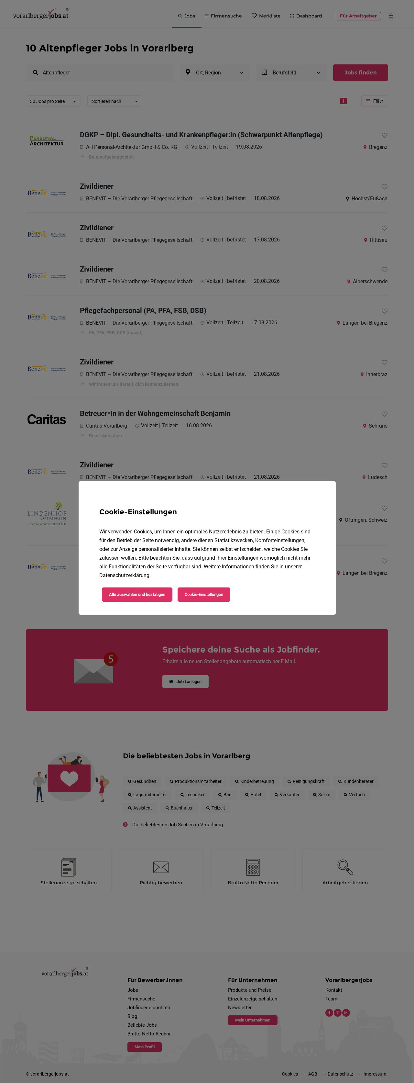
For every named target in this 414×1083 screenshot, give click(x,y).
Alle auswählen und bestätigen (137, 594)
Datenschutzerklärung (124, 575)
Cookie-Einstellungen (204, 594)
